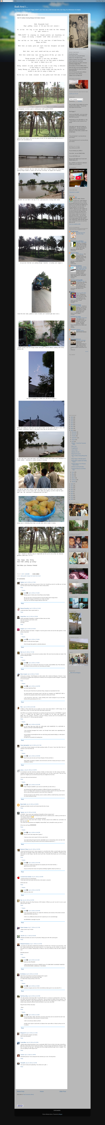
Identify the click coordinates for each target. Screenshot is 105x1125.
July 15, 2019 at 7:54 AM (33, 674)
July (73, 441)
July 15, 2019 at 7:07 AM (28, 652)
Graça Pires (23, 616)
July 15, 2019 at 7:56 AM (33, 639)
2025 (72, 419)
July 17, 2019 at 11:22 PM (36, 943)
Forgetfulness (75, 448)
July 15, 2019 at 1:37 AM (30, 582)
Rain (21, 706)
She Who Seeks (74, 231)
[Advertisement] (33, 1097)
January (74, 481)
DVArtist (73, 291)
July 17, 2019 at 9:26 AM (30, 935)
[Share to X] (36, 574)
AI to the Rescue (79, 254)
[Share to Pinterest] (38, 574)
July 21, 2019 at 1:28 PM (30, 1054)
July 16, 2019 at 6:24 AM (30, 812)
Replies (23, 590)
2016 (72, 487)
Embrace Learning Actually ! (78, 466)
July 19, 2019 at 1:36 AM (33, 986)
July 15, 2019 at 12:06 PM (31, 770)
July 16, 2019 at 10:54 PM (34, 910)
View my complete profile (74, 224)
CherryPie (22, 1062)
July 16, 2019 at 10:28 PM (34, 686)
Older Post (62, 1091)
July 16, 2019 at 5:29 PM (28, 900)
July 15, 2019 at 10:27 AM (35, 745)
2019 (72, 430)
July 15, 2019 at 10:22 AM (29, 706)
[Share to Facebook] (37, 574)
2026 (72, 417)
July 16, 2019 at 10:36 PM (34, 755)
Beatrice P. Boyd (24, 849)
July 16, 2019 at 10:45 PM (34, 832)
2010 (72, 497)
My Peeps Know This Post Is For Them (80, 233)
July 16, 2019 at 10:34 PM (34, 724)
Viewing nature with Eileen (77, 241)
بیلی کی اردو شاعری (73, 93)
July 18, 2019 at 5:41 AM (33, 960)
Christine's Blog (74, 252)
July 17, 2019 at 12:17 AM (34, 927)
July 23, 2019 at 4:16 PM (31, 1062)
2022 (72, 424)
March (73, 477)
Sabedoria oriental (80, 330)
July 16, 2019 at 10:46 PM (34, 890)
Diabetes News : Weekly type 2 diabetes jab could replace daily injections (81, 268)
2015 (72, 489)
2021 (72, 426)
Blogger (60, 1114)
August (73, 439)
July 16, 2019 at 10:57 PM (34, 862)
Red (21, 652)
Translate (80, 101)
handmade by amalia (76, 316)
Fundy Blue (23, 1042)
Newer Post (20, 1091)
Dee (21, 900)
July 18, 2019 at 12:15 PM (34, 996)
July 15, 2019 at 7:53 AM (33, 593)
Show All (86, 351)
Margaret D (23, 1032)
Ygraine (22, 812)
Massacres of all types (81, 340)
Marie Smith (23, 804)
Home (42, 1091)
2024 (72, 420)
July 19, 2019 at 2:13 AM (31, 1032)
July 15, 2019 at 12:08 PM (32, 804)
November (74, 434)
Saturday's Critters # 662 (81, 242)
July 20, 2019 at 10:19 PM (32, 1042)
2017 (72, 485)
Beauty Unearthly (24, 608)
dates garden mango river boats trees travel (30, 575)
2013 (72, 491)
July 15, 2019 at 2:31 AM (35, 608)
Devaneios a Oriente (75, 329)
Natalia (22, 582)
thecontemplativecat (76, 339)
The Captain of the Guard (81, 317)
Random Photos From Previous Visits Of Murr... (79, 464)
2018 (72, 484)
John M (22, 935)
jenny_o (22, 770)
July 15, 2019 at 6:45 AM (30, 628)
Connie (22, 1054)
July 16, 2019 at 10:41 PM (34, 784)
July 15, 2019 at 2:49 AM (32, 616)
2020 (72, 428)
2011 (72, 495)
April (73, 475)
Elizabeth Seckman (25, 943)
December (74, 432)
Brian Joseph (23, 674)
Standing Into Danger (76, 304)
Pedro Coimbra (24, 927)
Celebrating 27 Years (80, 281)
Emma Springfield (24, 745)
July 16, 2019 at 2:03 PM (34, 849)
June (73, 472)
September (74, 437)
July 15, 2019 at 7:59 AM (33, 662)
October (74, 435)
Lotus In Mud (74, 450)
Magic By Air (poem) (76, 453)
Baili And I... (21, 6)
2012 (72, 493)
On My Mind (79, 306)
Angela (22, 628)
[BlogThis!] (34, 574)
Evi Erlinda (23, 974)
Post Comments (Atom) (28, 1094)
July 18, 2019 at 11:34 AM (32, 974)
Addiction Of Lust (75, 451)
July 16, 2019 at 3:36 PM (37, 876)
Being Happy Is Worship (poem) (79, 458)
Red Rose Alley (24, 996)
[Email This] (33, 574)
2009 (72, 499)
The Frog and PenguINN (76, 280)
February (74, 479)
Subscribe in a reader (74, 192)
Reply (21, 587)
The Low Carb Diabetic (76, 265)
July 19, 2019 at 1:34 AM (33, 1014)
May (73, 474)
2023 (72, 422)
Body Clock (74, 446)
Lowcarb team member (26, 876)
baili (25, 593)
